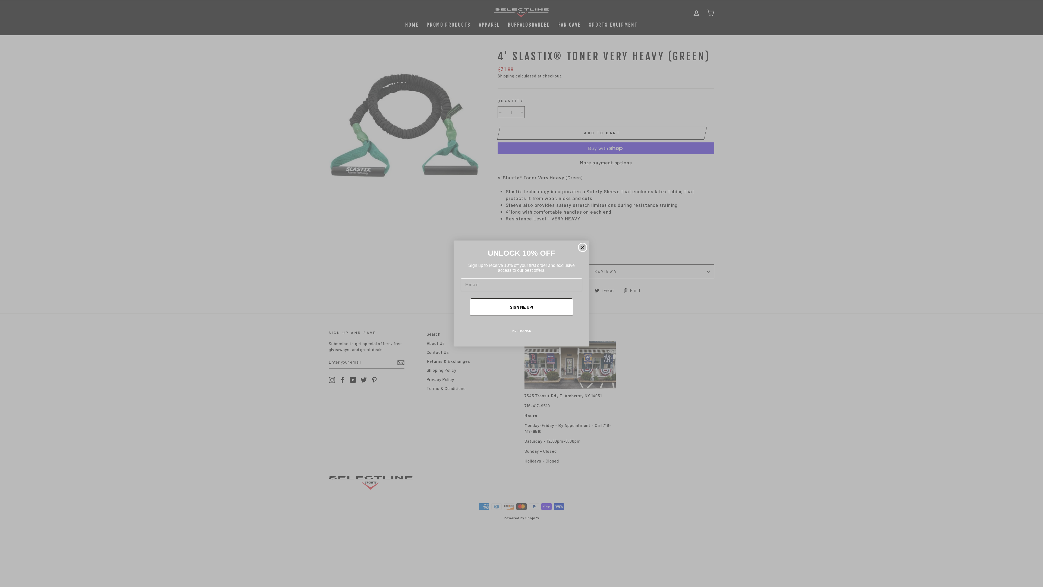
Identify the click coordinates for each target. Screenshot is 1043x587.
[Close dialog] (583, 247)
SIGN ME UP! (521, 307)
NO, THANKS (521, 330)
